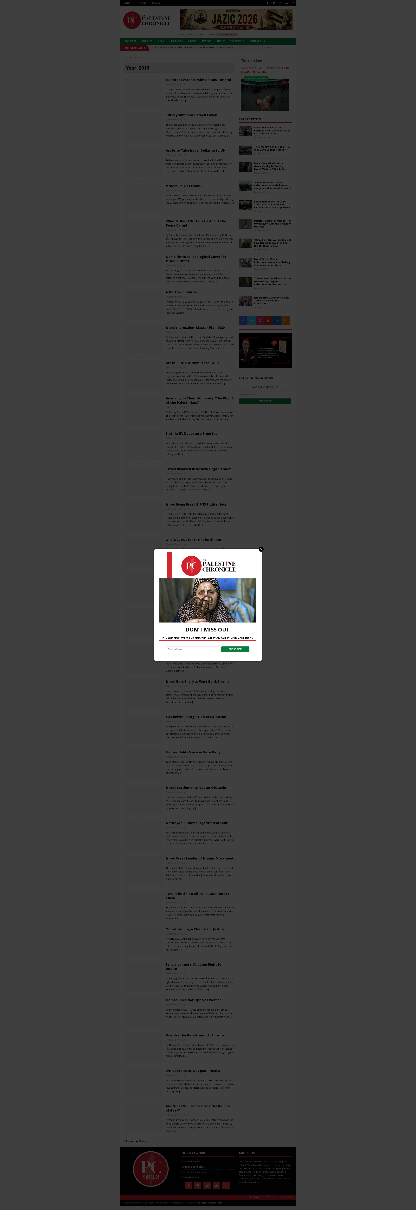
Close (261, 549)
